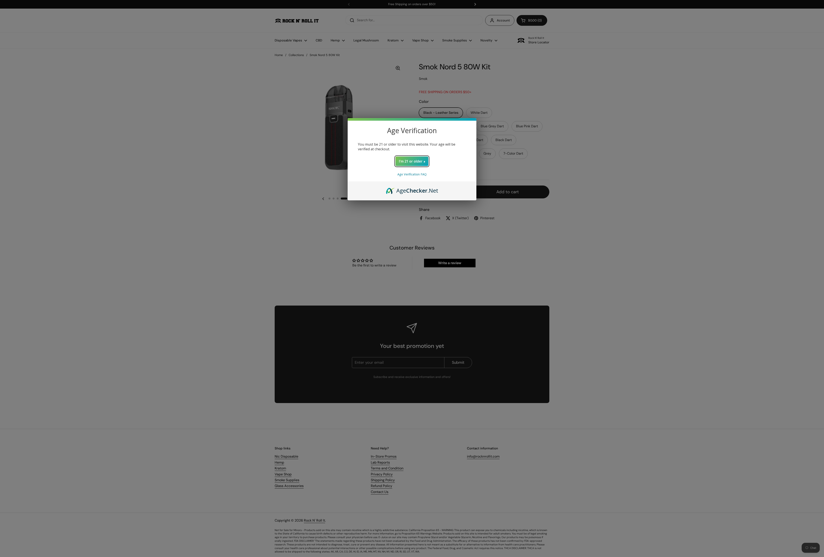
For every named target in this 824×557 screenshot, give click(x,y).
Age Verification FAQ (412, 174)
